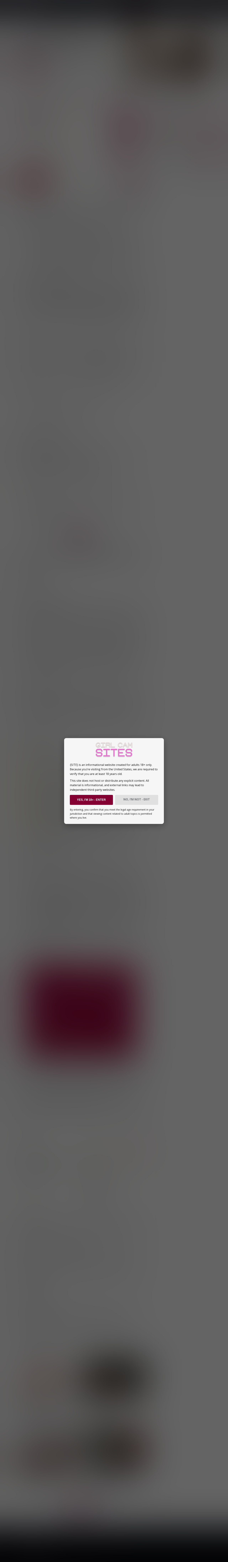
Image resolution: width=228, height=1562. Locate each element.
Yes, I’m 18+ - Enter (91, 799)
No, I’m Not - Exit (136, 799)
